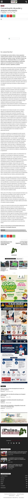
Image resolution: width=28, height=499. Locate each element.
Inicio (1, 4)
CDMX (2, 483)
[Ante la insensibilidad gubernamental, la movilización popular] (14, 264)
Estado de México (4, 475)
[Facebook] (8, 443)
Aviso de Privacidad (20, 494)
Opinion (5, 4)
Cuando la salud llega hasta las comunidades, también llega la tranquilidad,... (15, 466)
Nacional (2, 479)
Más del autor (19, 258)
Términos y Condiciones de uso (9, 494)
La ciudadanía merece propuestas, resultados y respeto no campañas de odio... (16, 459)
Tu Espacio (3, 485)
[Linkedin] (14, 443)
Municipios (3, 477)
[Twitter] (16, 443)
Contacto (17, 495)
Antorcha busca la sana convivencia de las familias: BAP (6, 243)
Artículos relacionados (10, 258)
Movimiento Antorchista (19, 231)
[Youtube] (19, 443)
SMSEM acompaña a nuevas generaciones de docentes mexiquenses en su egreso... (17, 452)
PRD (25, 231)
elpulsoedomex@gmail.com (16, 440)
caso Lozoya (3, 231)
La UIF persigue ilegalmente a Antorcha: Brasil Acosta (21, 243)
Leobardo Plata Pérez (10, 231)
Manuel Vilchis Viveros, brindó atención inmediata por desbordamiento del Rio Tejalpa (5, 269)
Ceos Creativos (21, 497)
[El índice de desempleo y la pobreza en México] (23, 264)
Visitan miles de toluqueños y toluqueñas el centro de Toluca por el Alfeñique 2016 (13, 406)
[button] (26, 1)
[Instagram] (11, 443)
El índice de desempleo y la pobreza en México (23, 268)
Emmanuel (4, 12)
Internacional (3, 487)
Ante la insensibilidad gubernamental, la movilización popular (13, 268)
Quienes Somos (11, 495)
